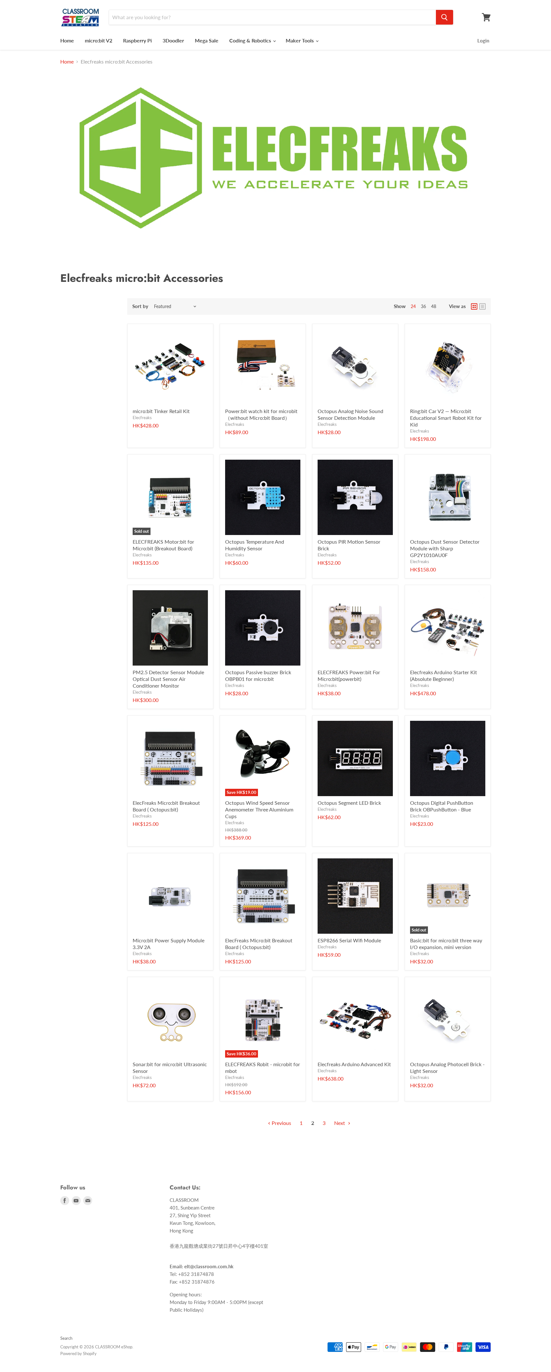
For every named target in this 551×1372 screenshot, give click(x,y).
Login (483, 40)
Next (340, 1123)
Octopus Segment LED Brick (349, 803)
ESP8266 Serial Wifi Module (349, 940)
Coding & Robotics (250, 40)
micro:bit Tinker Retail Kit (161, 411)
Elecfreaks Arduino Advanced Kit (354, 1064)
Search (66, 1338)
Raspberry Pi (137, 40)
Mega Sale (206, 40)
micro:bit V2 (98, 40)
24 (413, 306)
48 (433, 306)
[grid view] (474, 306)
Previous (280, 1123)
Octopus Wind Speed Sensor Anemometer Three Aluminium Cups (259, 809)
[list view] (482, 306)
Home (67, 40)
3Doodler (173, 40)
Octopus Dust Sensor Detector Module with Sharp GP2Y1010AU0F (445, 548)
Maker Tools (300, 40)
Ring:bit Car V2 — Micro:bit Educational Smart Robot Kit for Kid (446, 417)
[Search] (444, 17)
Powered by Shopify (78, 1353)
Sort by (140, 306)
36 (423, 306)
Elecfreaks (142, 417)
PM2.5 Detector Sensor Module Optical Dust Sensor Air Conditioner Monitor (168, 679)
